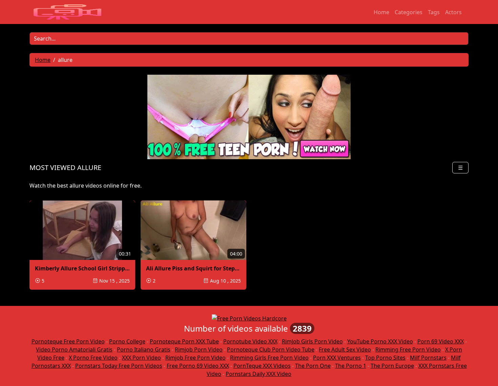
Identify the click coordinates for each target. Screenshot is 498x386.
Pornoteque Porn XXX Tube (184, 341)
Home (381, 12)
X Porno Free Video (93, 357)
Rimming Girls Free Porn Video (269, 357)
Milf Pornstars (428, 357)
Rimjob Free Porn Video (195, 357)
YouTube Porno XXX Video (380, 341)
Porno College (127, 341)
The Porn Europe (392, 365)
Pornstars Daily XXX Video (258, 374)
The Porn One (313, 365)
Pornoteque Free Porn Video (68, 341)
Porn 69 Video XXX (440, 341)
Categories (408, 12)
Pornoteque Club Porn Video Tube (270, 349)
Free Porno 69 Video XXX (198, 365)
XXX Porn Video (141, 357)
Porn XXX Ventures (337, 357)
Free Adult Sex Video (345, 349)
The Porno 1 (350, 365)
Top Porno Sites (385, 357)
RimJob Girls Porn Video (312, 341)
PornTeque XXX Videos (262, 365)
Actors (453, 12)
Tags (434, 12)
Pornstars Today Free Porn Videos (118, 365)
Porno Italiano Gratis (143, 349)
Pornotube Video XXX (250, 341)
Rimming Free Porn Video (408, 349)
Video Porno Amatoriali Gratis (74, 349)
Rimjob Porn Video (199, 349)
